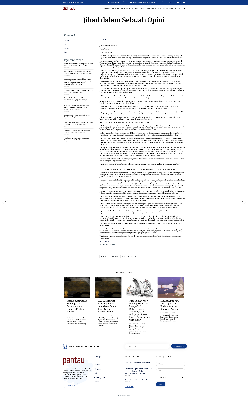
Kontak (177, 8)
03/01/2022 (143, 323)
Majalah (142, 8)
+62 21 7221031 (114, 2)
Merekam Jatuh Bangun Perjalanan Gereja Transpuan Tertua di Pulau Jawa (78, 123)
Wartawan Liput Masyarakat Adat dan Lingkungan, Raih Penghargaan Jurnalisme (138, 371)
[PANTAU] (69, 8)
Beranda (107, 8)
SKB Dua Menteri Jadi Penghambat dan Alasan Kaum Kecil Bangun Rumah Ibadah (78, 72)
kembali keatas (104, 241)
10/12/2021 (172, 312)
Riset (65, 44)
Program (115, 8)
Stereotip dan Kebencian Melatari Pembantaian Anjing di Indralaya (76, 99)
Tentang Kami (168, 8)
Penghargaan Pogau (154, 8)
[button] (70, 385)
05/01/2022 (80, 315)
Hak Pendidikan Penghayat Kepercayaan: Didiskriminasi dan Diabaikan (78, 131)
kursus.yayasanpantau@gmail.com (144, 2)
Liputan (135, 8)
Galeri (96, 373)
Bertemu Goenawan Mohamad (137, 363)
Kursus (66, 48)
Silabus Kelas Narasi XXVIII (136, 380)
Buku (65, 52)
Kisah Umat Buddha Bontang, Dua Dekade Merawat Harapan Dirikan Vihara (78, 64)
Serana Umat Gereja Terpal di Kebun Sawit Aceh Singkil (76, 116)
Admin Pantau (164, 312)
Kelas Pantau (125, 8)
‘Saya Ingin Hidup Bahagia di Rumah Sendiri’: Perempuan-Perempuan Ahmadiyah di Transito (76, 107)
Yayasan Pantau (71, 315)
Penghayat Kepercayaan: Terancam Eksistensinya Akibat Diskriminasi (76, 139)
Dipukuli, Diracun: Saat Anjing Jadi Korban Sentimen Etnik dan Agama (78, 91)
